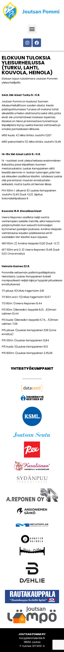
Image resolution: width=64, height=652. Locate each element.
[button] (32, 29)
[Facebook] (36, 42)
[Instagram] (27, 42)
